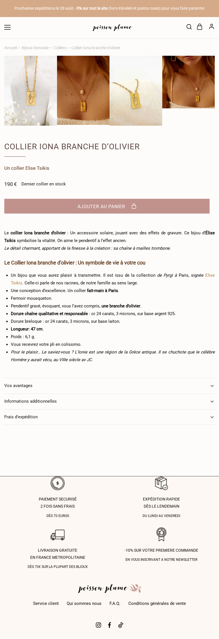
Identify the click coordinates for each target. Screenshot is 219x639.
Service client (46, 603)
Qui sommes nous (84, 603)
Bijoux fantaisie (35, 48)
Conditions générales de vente (157, 603)
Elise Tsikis (37, 168)
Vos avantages (18, 385)
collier (17, 168)
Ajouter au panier (102, 206)
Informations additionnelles (30, 401)
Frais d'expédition (21, 416)
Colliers (60, 48)
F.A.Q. (115, 603)
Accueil (10, 48)
